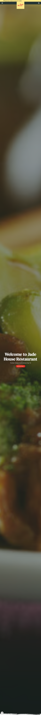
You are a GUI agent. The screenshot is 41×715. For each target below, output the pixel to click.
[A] (2, 713)
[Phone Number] (38, 3)
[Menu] (2, 3)
